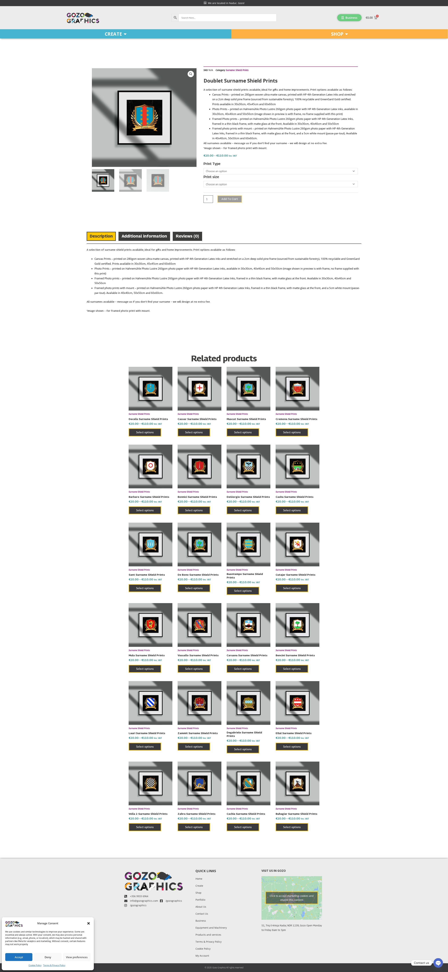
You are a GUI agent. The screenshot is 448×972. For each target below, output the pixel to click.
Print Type (212, 164)
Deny (48, 957)
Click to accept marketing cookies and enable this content (292, 898)
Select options (145, 432)
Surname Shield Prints (237, 70)
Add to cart (229, 199)
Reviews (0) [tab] (187, 236)
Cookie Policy (35, 965)
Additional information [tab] (144, 236)
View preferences (77, 957)
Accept (19, 957)
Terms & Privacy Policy (54, 965)
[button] (88, 923)
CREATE (113, 34)
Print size (211, 177)
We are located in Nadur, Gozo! (225, 3)
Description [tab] (101, 236)
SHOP (337, 34)
